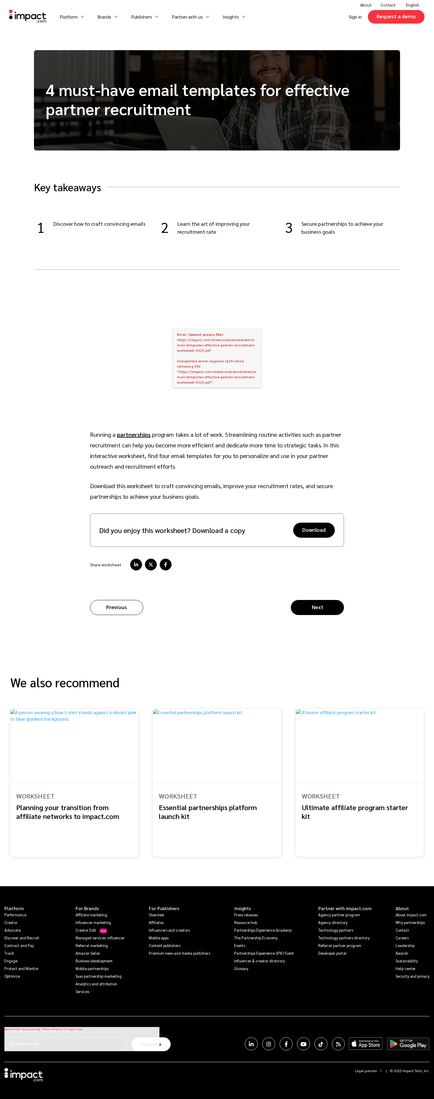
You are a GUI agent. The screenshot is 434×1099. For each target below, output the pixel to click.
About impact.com (411, 914)
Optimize (12, 976)
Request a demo (396, 16)
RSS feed (338, 1044)
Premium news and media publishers (179, 953)
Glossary (241, 968)
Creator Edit (86, 930)
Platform (14, 908)
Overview (156, 914)
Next (317, 607)
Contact (388, 4)
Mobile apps (159, 937)
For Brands (87, 908)
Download (314, 529)
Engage (10, 960)
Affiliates (156, 922)
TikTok (321, 1044)
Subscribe (151, 1044)
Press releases (246, 914)
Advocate (12, 930)
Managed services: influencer (100, 937)
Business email (24, 1043)
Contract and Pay (19, 945)
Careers (402, 937)
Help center (406, 968)
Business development (94, 960)
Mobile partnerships (92, 968)
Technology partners (335, 930)
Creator (10, 922)
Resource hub (245, 922)
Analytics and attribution (96, 983)
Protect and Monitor (21, 968)
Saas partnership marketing (99, 976)
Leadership (405, 945)
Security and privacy (413, 976)
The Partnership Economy (256, 937)
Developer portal (332, 953)
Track (9, 953)
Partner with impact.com (345, 908)
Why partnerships (410, 922)
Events (239, 945)
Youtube (303, 1044)
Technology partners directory (344, 937)
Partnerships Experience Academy (263, 930)
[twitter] (151, 564)
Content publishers (164, 945)
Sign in (355, 17)
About (402, 908)
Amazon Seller (88, 953)
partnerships (134, 434)
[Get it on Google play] (408, 1043)
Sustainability (407, 960)
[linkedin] (136, 564)
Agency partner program (339, 914)
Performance (15, 914)
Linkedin (251, 1044)
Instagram (268, 1044)
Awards (402, 953)
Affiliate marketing (91, 914)
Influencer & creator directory (259, 960)
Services (82, 991)
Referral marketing (92, 945)
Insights (242, 908)
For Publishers (164, 908)
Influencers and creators (169, 930)
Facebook (286, 1044)
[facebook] (166, 564)
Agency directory (332, 922)
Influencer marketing (93, 922)
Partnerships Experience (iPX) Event (264, 953)
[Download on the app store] (365, 1043)
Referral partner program (339, 945)
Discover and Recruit (21, 937)
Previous (116, 607)
